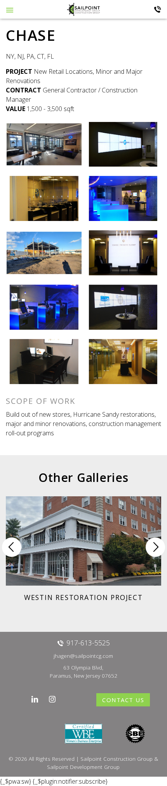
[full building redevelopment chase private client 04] (44, 361)
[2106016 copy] (122, 198)
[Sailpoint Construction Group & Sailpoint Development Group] (83, 9)
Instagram (53, 699)
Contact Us (123, 700)
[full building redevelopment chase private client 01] (122, 307)
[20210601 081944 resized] (44, 144)
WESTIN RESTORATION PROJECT (83, 597)
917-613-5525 (157, 9)
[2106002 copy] (122, 144)
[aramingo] (44, 252)
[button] (155, 547)
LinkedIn (35, 699)
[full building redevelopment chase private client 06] (122, 361)
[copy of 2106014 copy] (44, 307)
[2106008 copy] (44, 198)
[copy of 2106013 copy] (122, 252)
